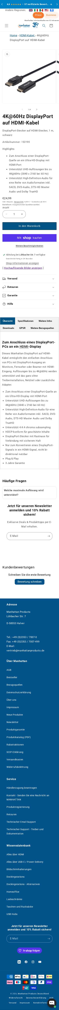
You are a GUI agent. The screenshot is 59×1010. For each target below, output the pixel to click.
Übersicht (7, 321)
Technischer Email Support (21, 822)
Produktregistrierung (18, 807)
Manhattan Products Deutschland (33, 994)
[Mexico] (41, 10)
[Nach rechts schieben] (36, 109)
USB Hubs (12, 914)
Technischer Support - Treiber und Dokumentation (25, 831)
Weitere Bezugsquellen (42, 328)
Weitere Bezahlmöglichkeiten (29, 246)
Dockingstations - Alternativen (23, 884)
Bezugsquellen (15, 684)
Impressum (13, 707)
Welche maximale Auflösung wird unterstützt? (24, 492)
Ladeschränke (14, 899)
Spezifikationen (25, 321)
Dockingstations (16, 876)
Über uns (11, 700)
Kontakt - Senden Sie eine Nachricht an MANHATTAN (28, 797)
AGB (9, 670)
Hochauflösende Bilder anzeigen (23, 268)
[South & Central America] (52, 10)
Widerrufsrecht (16, 998)
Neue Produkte (15, 714)
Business (51, 15)
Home (13, 35)
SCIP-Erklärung (15, 752)
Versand (12, 1003)
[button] (6, 25)
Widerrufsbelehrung (17, 767)
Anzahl (5, 207)
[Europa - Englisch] (31, 10)
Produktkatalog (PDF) (19, 737)
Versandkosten (15, 759)
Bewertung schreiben (30, 581)
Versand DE (19, 202)
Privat (38, 15)
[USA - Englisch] (47, 10)
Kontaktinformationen (43, 1003)
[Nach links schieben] (22, 109)
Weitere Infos (45, 321)
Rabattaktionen (15, 744)
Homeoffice (13, 891)
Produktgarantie (16, 729)
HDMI (24, 347)
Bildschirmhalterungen (19, 869)
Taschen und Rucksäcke (20, 906)
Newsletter (13, 722)
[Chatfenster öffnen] (51, 1003)
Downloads (8, 328)
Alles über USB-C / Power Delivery (25, 862)
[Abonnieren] (48, 536)
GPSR (22, 328)
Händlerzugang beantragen (22, 787)
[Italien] (36, 10)
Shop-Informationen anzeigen (22, 263)
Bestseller (12, 677)
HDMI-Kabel (27, 35)
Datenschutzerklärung (19, 692)
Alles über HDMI (15, 854)
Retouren (12, 814)
